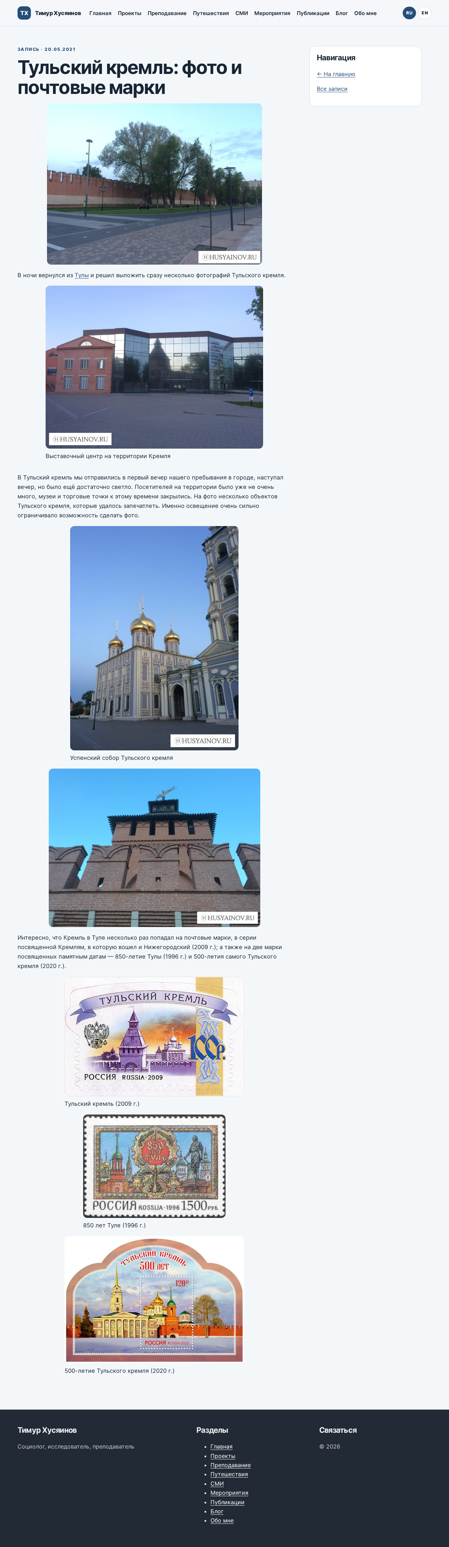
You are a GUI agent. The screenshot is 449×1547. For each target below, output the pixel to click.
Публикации (313, 13)
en (425, 12)
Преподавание (167, 13)
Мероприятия (272, 13)
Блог (342, 13)
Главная (100, 13)
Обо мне (365, 13)
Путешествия (211, 13)
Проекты (129, 13)
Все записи (332, 88)
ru (409, 12)
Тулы (82, 275)
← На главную (336, 73)
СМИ (241, 13)
